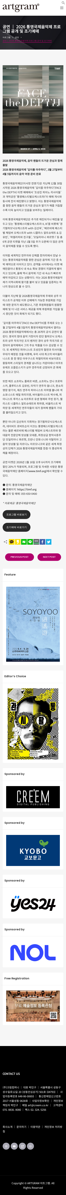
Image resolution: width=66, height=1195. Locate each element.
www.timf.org (37, 471)
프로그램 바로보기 (16, 514)
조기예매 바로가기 (16, 527)
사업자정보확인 (40, 1101)
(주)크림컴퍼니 (11, 1087)
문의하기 (21, 1127)
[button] (63, 2)
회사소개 (7, 1127)
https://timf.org (26, 489)
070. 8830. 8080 (12, 1109)
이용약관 (35, 1127)
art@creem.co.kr (38, 1105)
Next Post (49, 557)
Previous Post (20, 557)
